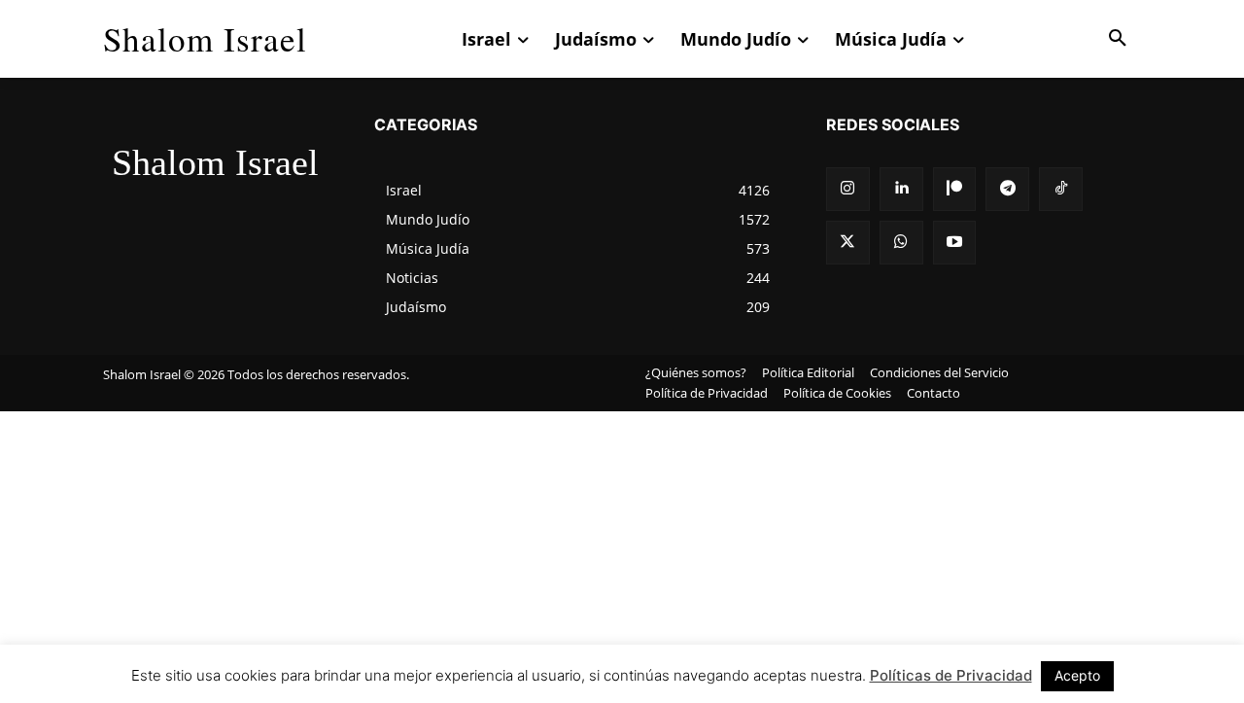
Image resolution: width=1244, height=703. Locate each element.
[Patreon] (955, 189)
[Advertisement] (622, 557)
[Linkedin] (901, 189)
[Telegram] (1007, 189)
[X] (848, 242)
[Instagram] (848, 189)
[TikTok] (1061, 189)
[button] (1117, 39)
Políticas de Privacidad (951, 675)
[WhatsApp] (901, 242)
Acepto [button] (1077, 675)
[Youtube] (955, 242)
